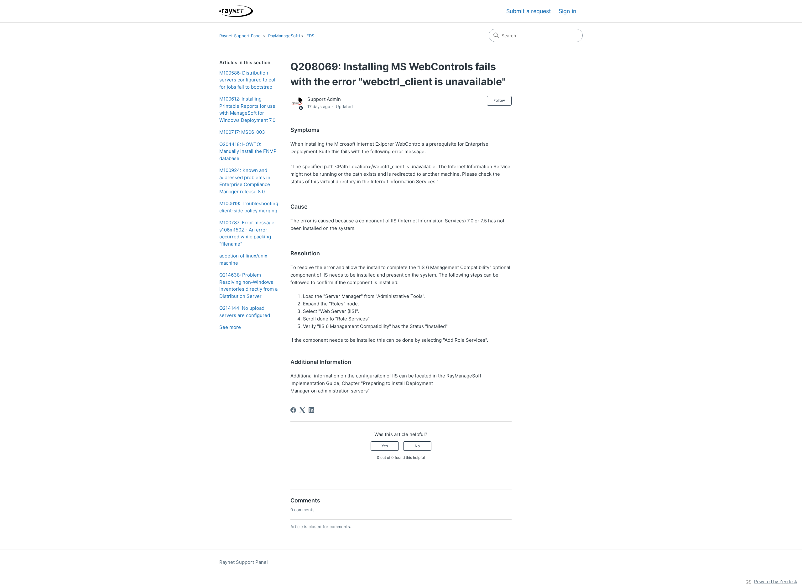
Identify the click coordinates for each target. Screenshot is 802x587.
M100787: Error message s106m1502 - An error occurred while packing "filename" (246, 233)
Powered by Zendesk (775, 581)
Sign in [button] (567, 11)
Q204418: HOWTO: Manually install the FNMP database (248, 151)
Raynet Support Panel (240, 35)
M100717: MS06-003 (242, 132)
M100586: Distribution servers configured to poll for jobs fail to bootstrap (248, 80)
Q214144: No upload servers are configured (244, 311)
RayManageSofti (284, 35)
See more (230, 327)
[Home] (236, 11)
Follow (499, 100)
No (417, 446)
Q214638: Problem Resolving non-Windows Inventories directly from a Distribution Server (248, 285)
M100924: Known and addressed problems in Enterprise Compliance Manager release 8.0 (244, 181)
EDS (310, 35)
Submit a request (528, 11)
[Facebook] (293, 410)
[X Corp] (302, 410)
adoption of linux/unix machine (243, 259)
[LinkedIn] (311, 410)
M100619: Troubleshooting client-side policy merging (248, 207)
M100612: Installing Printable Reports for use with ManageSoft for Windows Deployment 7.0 (247, 109)
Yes (385, 446)
